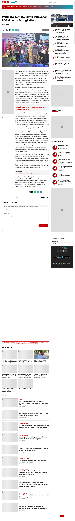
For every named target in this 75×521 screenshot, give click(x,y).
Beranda (4, 13)
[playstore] (66, 257)
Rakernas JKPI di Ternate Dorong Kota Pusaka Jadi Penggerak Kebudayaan (30, 108)
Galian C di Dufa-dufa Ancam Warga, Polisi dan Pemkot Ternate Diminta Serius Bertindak (8, 390)
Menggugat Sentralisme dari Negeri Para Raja (64, 174)
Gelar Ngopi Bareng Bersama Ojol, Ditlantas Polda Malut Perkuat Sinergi (34, 414)
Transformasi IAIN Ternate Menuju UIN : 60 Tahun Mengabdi (34, 496)
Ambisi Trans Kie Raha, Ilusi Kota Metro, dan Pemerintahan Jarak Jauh (65, 161)
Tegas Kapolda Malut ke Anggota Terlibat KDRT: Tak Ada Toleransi (33, 449)
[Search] (71, 2)
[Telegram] (16, 30)
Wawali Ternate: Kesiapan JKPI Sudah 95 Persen (25, 389)
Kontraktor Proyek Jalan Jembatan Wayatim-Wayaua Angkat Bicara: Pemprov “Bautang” (33, 403)
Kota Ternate (10, 13)
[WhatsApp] (13, 30)
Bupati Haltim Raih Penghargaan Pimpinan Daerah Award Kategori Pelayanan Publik (34, 426)
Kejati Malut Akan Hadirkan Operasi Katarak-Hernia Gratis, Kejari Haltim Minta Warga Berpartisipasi (33, 472)
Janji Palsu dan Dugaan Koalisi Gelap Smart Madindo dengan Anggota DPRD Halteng (63, 72)
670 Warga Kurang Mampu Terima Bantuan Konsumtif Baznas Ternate (9, 376)
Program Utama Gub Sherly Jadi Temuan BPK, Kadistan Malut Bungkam (62, 31)
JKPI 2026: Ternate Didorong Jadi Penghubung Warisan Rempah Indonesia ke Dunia (9, 362)
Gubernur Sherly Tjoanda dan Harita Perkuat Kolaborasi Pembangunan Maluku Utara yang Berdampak (33, 484)
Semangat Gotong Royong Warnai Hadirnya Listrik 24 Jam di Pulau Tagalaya (34, 438)
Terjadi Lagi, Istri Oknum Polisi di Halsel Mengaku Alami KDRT (33, 461)
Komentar (46, 30)
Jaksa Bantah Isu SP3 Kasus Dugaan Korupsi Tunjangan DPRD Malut (62, 65)
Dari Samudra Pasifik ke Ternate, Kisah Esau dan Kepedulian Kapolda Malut (62, 38)
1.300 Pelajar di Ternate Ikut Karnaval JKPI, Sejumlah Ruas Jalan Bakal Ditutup (25, 376)
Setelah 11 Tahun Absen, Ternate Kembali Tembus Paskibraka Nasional (41, 376)
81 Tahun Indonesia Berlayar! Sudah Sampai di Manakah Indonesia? (64, 182)
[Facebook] (7, 30)
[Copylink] (18, 30)
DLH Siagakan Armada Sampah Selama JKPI (28, 173)
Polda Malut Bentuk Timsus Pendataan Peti (62, 58)
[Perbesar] (25, 65)
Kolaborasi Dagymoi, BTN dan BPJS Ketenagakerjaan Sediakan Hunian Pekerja (33, 507)
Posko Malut (5, 24)
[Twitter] (10, 30)
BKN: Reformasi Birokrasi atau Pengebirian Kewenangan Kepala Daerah (63, 79)
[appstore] (57, 257)
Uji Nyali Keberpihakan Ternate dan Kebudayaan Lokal (65, 154)
